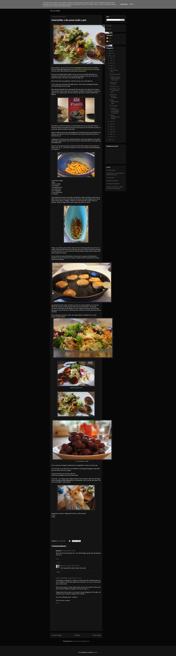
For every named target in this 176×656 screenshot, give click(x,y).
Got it (132, 4)
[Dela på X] (76, 541)
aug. (111, 68)
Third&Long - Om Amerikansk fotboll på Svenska (115, 173)
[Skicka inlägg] (69, 541)
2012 (110, 56)
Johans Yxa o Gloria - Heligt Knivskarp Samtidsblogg (115, 187)
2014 (110, 51)
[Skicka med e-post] (73, 541)
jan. (111, 136)
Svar (59, 562)
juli (111, 121)
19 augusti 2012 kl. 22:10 (74, 578)
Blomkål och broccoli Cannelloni (113, 96)
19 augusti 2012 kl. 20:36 (72, 565)
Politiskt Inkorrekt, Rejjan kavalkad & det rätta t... (115, 78)
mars (111, 131)
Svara (57, 559)
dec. (111, 58)
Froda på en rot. (114, 86)
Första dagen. (114, 105)
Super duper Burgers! (113, 83)
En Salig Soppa (111, 170)
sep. (111, 65)
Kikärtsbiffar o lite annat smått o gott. (115, 90)
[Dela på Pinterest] (80, 541)
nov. (111, 60)
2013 (110, 53)
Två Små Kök (110, 177)
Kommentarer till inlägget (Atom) (80, 641)
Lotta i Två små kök (61, 578)
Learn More (124, 4)
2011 (110, 139)
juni (111, 124)
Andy (61, 565)
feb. (111, 134)
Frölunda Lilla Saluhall (113, 183)
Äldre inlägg (97, 635)
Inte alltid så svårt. (115, 74)
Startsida (77, 635)
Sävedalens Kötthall (112, 180)
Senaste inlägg (56, 635)
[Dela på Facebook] (78, 541)
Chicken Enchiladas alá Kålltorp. (115, 117)
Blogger (95, 652)
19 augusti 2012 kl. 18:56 (68, 550)
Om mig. (109, 29)
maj (111, 126)
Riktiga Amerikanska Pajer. (114, 101)
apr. (111, 129)
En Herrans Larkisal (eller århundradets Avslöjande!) (114, 111)
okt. (111, 63)
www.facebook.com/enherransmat (82, 69)
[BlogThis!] (75, 541)
